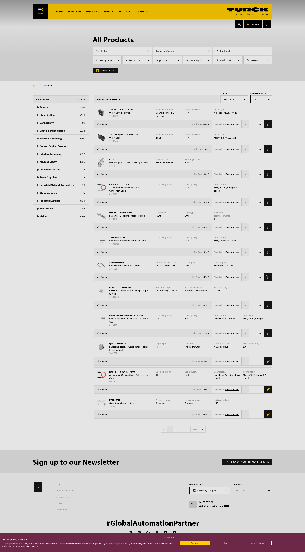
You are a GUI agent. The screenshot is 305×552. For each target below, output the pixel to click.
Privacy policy (170, 537)
